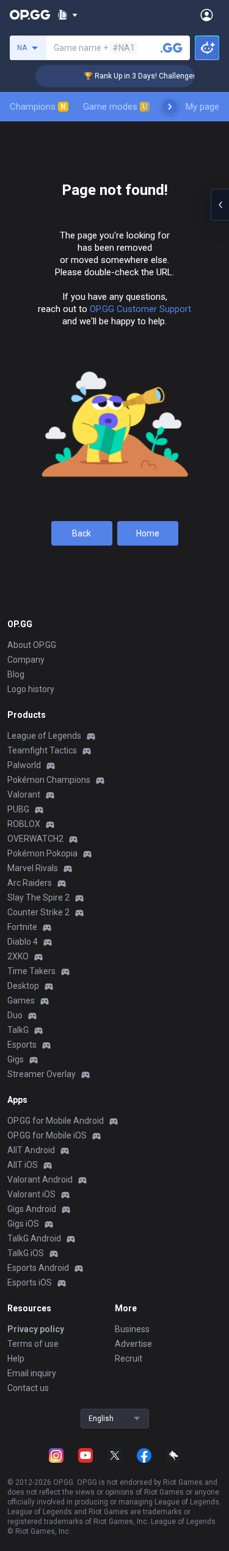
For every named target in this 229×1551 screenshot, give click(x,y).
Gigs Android (31, 1209)
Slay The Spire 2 (38, 897)
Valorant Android (40, 1179)
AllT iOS (22, 1165)
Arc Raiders (29, 883)
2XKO (18, 956)
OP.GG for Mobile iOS (47, 1135)
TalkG (18, 1030)
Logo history (30, 689)
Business (132, 1329)
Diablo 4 (22, 942)
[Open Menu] (206, 14)
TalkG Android (34, 1238)
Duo (15, 1015)
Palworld (24, 765)
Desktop (23, 986)
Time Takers (31, 971)
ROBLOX (23, 824)
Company (26, 660)
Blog (15, 674)
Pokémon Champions (48, 780)
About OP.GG (31, 645)
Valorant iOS (31, 1194)
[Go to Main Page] (30, 15)
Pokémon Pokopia (42, 853)
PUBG (18, 809)
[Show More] (67, 14)
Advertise (133, 1344)
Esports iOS (29, 1282)
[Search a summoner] (171, 48)
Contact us (28, 1388)
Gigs (15, 1059)
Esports (22, 1045)
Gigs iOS (23, 1224)
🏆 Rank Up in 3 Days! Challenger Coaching (151, 76)
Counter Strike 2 (38, 912)
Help (15, 1358)
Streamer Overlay (41, 1074)
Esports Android (38, 1268)
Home (147, 533)
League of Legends (44, 736)
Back (81, 533)
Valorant (23, 794)
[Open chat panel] (220, 205)
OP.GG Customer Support (140, 308)
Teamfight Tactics (42, 750)
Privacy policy (35, 1329)
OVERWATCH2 (35, 839)
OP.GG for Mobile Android (55, 1121)
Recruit (128, 1358)
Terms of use (33, 1344)
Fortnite (22, 927)
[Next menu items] (169, 106)
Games (21, 1000)
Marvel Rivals (32, 868)
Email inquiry (31, 1373)
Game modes (115, 106)
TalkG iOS (25, 1253)
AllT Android (31, 1150)
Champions (38, 106)
